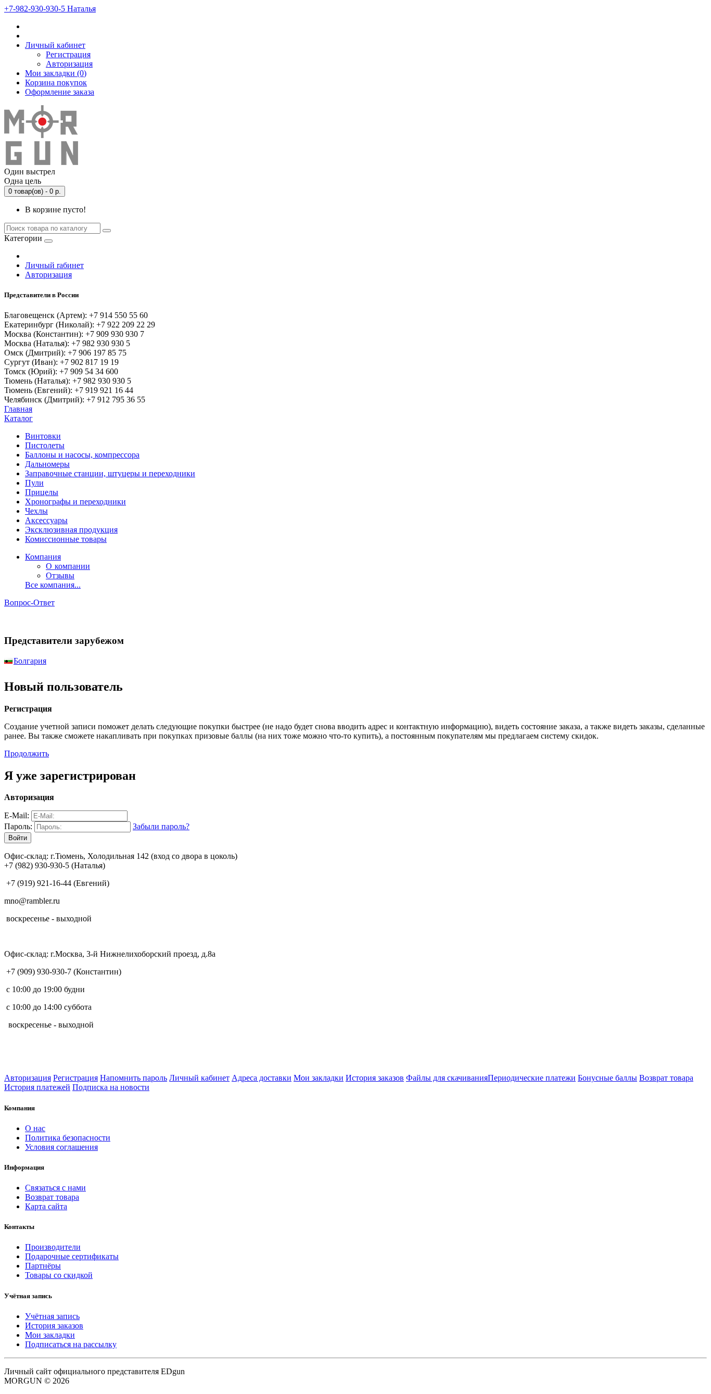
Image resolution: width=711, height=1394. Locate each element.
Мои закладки (319, 1077)
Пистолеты (45, 445)
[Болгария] (8, 660)
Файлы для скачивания (447, 1077)
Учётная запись (52, 1316)
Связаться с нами (55, 1187)
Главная (18, 408)
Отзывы (60, 575)
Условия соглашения (61, 1147)
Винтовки (43, 436)
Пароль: (18, 826)
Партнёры (43, 1265)
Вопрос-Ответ (29, 602)
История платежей (37, 1087)
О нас (35, 1128)
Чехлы (36, 510)
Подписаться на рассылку (71, 1344)
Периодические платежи (532, 1077)
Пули (34, 482)
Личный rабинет (54, 265)
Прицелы (41, 492)
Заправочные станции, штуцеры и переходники (110, 473)
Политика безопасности (67, 1137)
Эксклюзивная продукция (71, 529)
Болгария (30, 660)
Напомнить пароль (133, 1077)
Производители (53, 1247)
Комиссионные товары (66, 539)
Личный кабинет (199, 1077)
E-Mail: (16, 815)
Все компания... (53, 584)
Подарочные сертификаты (72, 1256)
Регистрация (68, 54)
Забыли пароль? (161, 826)
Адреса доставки (261, 1077)
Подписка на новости (110, 1087)
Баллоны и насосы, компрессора (82, 454)
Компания (43, 556)
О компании (68, 566)
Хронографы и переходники (75, 501)
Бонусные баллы (607, 1077)
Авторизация (69, 63)
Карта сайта (46, 1206)
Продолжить (26, 753)
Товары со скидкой (59, 1275)
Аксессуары (46, 520)
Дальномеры (47, 464)
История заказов (375, 1077)
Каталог (18, 418)
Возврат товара (666, 1077)
